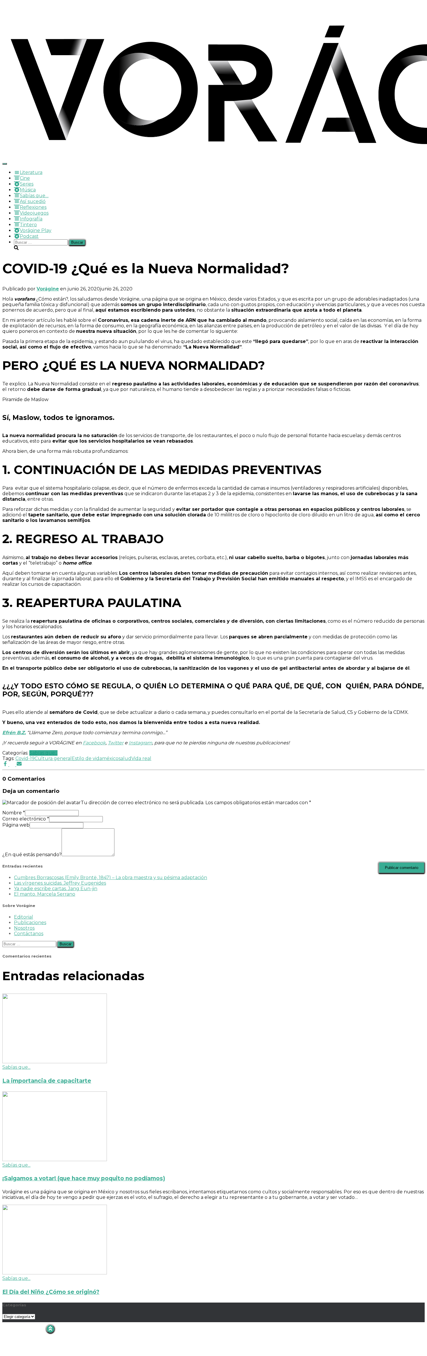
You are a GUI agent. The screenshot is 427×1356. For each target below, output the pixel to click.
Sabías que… (34, 195)
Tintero (28, 224)
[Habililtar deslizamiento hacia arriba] (50, 1329)
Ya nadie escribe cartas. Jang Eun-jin (55, 888)
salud (125, 758)
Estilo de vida (87, 758)
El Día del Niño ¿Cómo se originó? (50, 1292)
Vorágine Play (35, 230)
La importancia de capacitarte (46, 1080)
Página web (16, 825)
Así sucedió (33, 201)
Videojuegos (34, 213)
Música (28, 190)
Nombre (13, 813)
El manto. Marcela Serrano (44, 894)
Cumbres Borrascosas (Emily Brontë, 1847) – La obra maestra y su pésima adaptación (110, 877)
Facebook (94, 743)
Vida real (141, 758)
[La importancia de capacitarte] (54, 1061)
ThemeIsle (412, 1327)
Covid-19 (25, 758)
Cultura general (53, 758)
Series (26, 184)
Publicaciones (30, 922)
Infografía (31, 219)
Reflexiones (33, 207)
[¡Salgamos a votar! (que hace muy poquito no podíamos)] (54, 1159)
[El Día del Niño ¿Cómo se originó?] (54, 1273)
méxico (110, 758)
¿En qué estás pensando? (32, 854)
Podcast (29, 236)
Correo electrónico (25, 819)
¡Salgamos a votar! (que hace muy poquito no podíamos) (83, 1178)
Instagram (140, 743)
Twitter (115, 743)
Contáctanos (28, 933)
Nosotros (24, 928)
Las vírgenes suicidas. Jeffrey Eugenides (60, 883)
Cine (25, 178)
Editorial (23, 917)
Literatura (31, 172)
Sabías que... (43, 753)
